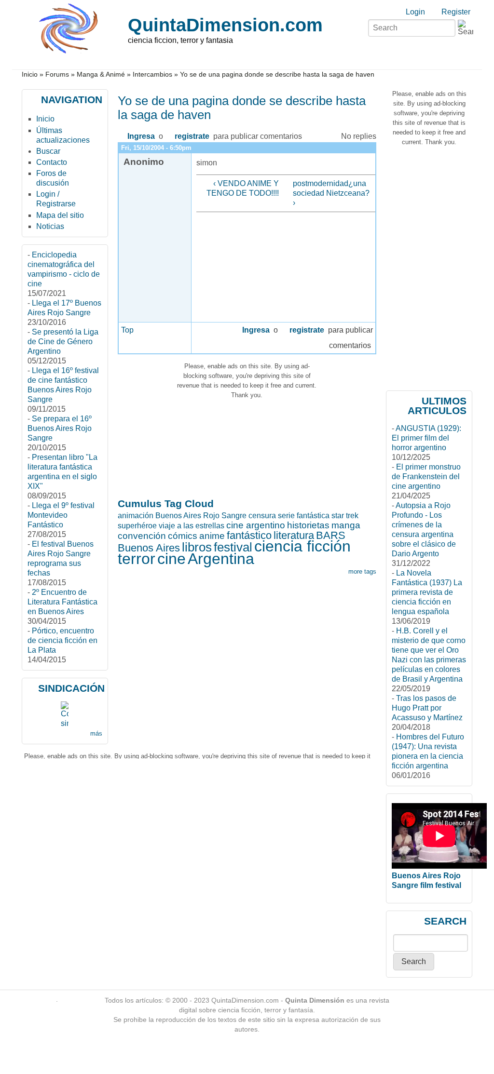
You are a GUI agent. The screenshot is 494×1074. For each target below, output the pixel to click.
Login (415, 12)
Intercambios (152, 74)
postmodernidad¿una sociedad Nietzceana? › (331, 193)
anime (212, 536)
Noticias (50, 226)
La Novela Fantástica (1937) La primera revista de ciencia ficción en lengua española (427, 592)
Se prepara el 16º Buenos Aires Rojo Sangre (59, 428)
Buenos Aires (149, 548)
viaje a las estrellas (191, 526)
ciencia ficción (302, 546)
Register (455, 12)
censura (262, 515)
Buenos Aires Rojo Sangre (201, 515)
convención (142, 536)
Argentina (221, 558)
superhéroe (137, 526)
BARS (330, 535)
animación (135, 515)
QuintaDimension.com (225, 24)
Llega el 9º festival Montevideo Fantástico (61, 515)
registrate (192, 136)
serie (286, 515)
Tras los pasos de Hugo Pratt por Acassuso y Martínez (427, 708)
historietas (308, 525)
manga (345, 525)
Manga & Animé (101, 74)
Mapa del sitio (60, 215)
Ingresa (141, 136)
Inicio (30, 74)
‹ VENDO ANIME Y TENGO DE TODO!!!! (242, 188)
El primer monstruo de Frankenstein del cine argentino (426, 476)
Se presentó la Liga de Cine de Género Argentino (62, 341)
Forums (57, 74)
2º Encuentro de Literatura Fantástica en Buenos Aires (62, 602)
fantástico (249, 535)
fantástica (313, 515)
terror (136, 558)
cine (171, 558)
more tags (362, 571)
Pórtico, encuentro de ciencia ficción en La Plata (62, 640)
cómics (182, 536)
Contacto (51, 162)
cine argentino (255, 525)
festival (233, 547)
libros (197, 547)
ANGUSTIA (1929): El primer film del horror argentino (426, 438)
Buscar (48, 151)
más (96, 733)
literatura (294, 535)
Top (127, 330)
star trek (344, 515)
